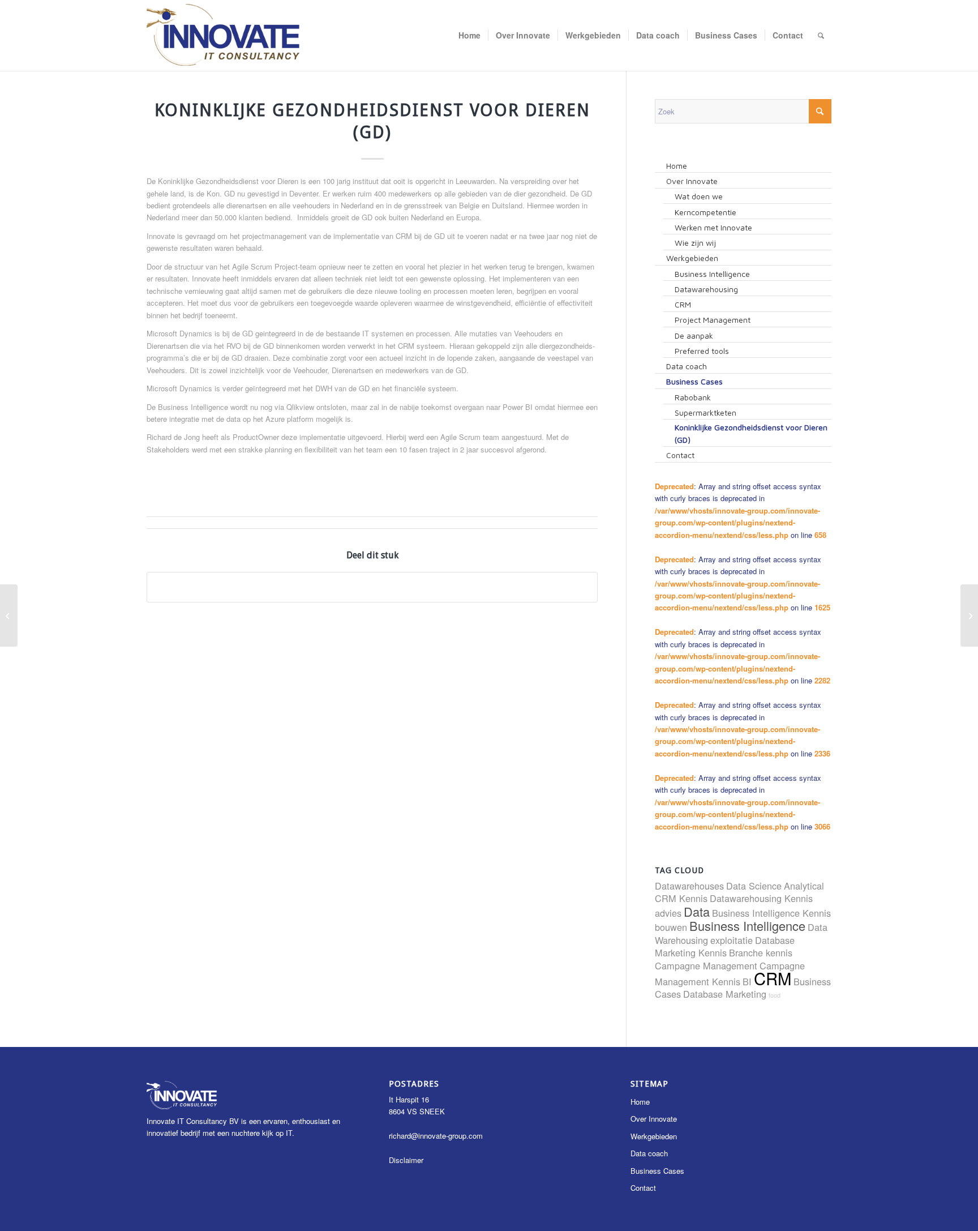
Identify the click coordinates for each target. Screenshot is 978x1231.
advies (668, 913)
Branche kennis (760, 952)
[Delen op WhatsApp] (372, 587)
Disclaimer (406, 1160)
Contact (643, 1187)
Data (697, 911)
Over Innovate (653, 1118)
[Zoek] (820, 35)
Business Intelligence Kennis (771, 913)
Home (640, 1101)
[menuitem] (469, 35)
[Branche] (9, 615)
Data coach (649, 1153)
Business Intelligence (747, 925)
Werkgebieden (653, 1136)
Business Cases (657, 1170)
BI (747, 981)
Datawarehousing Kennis (761, 898)
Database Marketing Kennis (725, 946)
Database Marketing (724, 994)
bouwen (671, 927)
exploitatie (731, 940)
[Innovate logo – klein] (224, 35)
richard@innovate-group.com (436, 1135)
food (774, 995)
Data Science (754, 885)
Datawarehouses (689, 885)
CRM (772, 978)
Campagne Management (706, 965)
